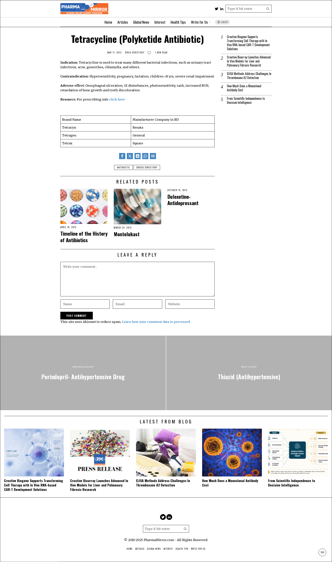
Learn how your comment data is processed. (156, 322)
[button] (268, 8)
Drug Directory (134, 52)
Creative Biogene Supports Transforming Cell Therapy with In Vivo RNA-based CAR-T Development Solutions (248, 43)
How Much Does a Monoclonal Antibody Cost (244, 88)
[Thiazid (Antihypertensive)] (249, 373)
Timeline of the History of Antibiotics (84, 236)
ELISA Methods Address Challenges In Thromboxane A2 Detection (249, 76)
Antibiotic (123, 167)
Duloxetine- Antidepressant (182, 199)
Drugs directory (146, 167)
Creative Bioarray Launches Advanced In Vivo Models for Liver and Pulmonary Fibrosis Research (249, 61)
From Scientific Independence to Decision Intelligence (246, 100)
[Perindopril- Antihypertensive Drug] (83, 373)
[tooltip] (216, 8)
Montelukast (126, 234)
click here (117, 99)
